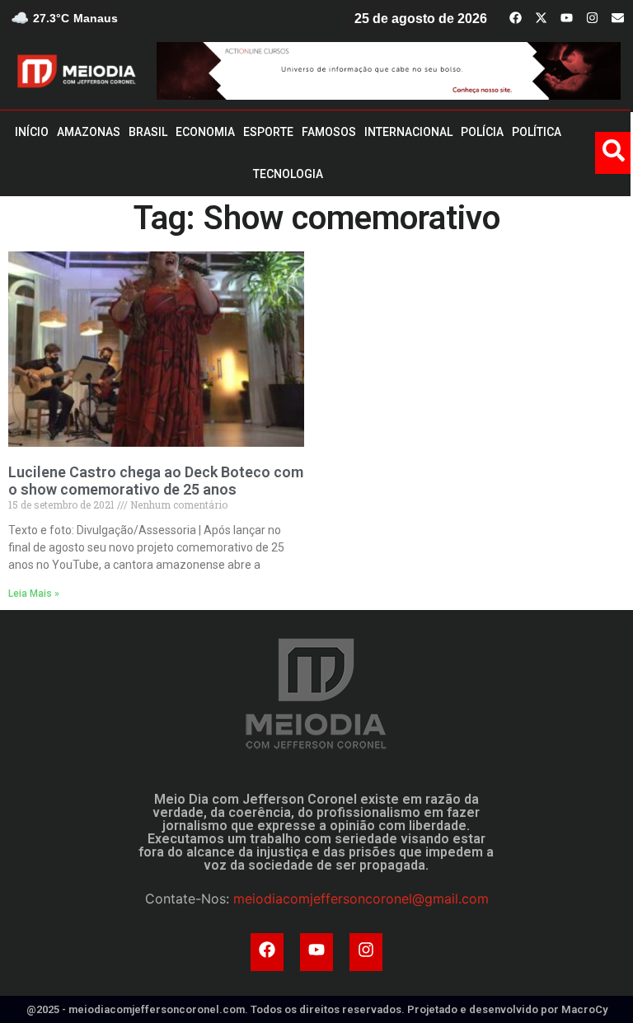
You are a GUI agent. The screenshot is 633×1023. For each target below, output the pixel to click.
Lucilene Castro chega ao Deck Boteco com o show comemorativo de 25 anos (155, 481)
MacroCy (584, 1009)
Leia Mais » (33, 593)
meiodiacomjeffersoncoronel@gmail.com (361, 898)
